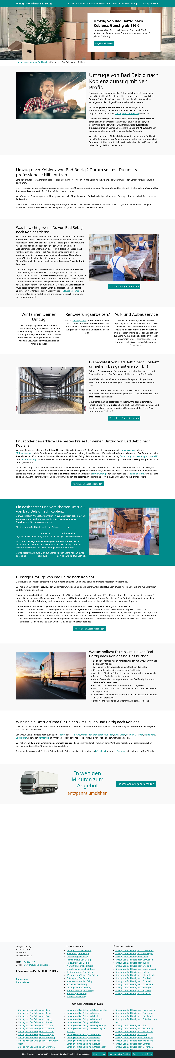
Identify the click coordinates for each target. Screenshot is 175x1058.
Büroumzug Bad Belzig (78, 953)
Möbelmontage (23, 453)
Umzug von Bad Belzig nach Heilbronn (134, 1031)
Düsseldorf (31, 555)
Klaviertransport (140, 456)
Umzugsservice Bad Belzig (79, 950)
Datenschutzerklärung (142, 1054)
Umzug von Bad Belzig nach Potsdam (36, 1031)
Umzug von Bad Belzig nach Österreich (134, 981)
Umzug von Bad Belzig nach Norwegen (134, 953)
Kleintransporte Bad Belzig (79, 981)
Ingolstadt (33, 530)
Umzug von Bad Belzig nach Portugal (133, 987)
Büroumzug (126, 456)
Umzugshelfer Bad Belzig (79, 987)
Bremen (65, 530)
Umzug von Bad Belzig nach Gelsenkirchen (87, 1010)
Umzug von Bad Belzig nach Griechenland (135, 969)
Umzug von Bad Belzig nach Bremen (35, 1022)
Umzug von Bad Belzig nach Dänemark (134, 984)
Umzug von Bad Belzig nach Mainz (83, 1037)
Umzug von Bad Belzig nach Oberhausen (86, 1046)
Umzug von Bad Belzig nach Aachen (84, 1013)
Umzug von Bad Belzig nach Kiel (82, 1016)
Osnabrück (21, 530)
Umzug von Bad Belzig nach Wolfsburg (134, 1040)
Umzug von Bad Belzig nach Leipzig (35, 1019)
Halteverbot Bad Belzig (78, 962)
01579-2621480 (27, 961)
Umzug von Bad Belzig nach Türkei (132, 962)
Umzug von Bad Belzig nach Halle (83, 1022)
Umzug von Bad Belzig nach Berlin (34, 1010)
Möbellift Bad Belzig (76, 996)
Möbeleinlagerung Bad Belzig (81, 969)
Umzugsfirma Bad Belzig (127, 113)
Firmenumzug (99, 473)
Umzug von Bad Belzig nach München (36, 1046)
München (43, 530)
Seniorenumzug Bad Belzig (80, 972)
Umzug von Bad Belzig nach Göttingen (134, 1046)
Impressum (22, 979)
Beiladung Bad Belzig (77, 993)
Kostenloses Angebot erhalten (124, 286)
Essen (57, 530)
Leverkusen (33, 533)
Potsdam (52, 555)
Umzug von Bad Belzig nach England (133, 965)
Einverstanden (99, 1054)
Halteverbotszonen (70, 290)
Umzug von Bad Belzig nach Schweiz (133, 993)
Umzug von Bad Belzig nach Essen (34, 1016)
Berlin (62, 527)
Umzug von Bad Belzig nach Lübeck (84, 1040)
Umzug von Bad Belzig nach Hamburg (36, 1037)
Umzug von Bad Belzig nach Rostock (84, 1050)
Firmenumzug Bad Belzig (79, 959)
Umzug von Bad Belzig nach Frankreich (134, 978)
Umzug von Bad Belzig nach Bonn (34, 1013)
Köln (51, 530)
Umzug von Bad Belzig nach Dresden (36, 1028)
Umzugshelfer (79, 320)
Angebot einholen (104, 43)
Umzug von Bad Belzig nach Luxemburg (134, 950)
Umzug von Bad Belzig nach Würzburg (134, 1028)
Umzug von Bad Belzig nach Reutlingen (134, 1050)
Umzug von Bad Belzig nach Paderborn (134, 1013)
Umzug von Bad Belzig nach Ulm (131, 1034)
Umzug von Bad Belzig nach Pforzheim (134, 1037)
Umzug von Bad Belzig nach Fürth (131, 1025)
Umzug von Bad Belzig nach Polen (131, 956)
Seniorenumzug (28, 459)
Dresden (74, 530)
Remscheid (55, 533)
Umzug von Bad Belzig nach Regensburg (135, 1010)
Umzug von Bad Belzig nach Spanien (133, 990)
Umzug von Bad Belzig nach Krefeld (84, 1034)
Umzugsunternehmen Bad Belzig (34, 4)
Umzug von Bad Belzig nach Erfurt (83, 1043)
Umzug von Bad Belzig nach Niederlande (135, 975)
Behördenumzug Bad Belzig (80, 990)
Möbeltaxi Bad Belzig (77, 984)
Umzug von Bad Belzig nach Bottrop (132, 1043)
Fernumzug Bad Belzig (77, 956)
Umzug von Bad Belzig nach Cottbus (35, 1025)
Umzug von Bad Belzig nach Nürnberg (36, 1050)
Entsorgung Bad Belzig (78, 978)
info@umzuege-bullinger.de (36, 964)
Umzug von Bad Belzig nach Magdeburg (86, 1025)
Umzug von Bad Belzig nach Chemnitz (85, 1019)
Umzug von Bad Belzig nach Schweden (134, 959)
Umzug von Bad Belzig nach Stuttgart (36, 1034)
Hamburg (75, 527)
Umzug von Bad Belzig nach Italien (132, 972)
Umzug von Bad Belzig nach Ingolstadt (134, 1016)
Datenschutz (22, 982)
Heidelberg (21, 533)
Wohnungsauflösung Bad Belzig (82, 975)
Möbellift (154, 456)
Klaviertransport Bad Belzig (80, 965)
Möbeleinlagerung (135, 473)
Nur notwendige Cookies (119, 1054)
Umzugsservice (128, 450)
